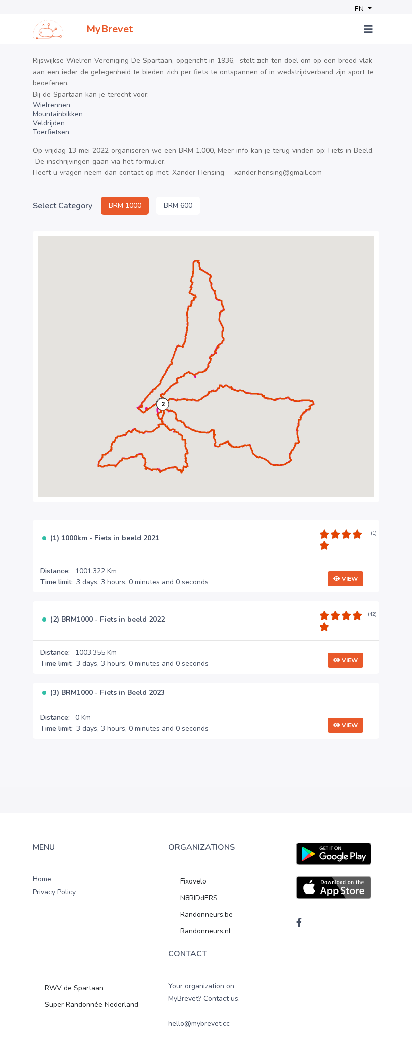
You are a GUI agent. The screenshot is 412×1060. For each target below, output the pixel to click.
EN (360, 9)
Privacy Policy (54, 892)
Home (42, 879)
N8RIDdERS (199, 898)
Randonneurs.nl (205, 931)
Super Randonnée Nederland (91, 1004)
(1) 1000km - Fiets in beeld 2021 (104, 538)
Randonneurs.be (206, 914)
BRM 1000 (125, 205)
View (349, 579)
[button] (162, 404)
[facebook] (299, 922)
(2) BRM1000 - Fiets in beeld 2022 (107, 619)
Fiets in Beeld (350, 150)
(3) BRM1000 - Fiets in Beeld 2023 (107, 693)
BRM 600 (178, 205)
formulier (150, 161)
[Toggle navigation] (368, 29)
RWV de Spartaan (74, 988)
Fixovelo (193, 881)
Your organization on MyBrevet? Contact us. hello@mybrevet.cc (204, 1005)
